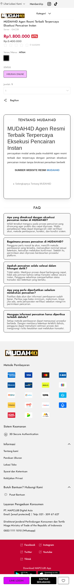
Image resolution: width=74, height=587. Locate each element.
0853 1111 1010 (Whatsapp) (19, 530)
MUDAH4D (53, 170)
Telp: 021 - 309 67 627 (46, 514)
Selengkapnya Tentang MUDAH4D (32, 183)
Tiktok (27, 559)
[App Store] (25, 574)
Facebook (29, 545)
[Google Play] (49, 574)
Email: (17, 514)
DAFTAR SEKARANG (43, 580)
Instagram (48, 545)
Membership (36, 4)
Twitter (28, 552)
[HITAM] (6, 58)
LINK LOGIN (16, 580)
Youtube (47, 552)
